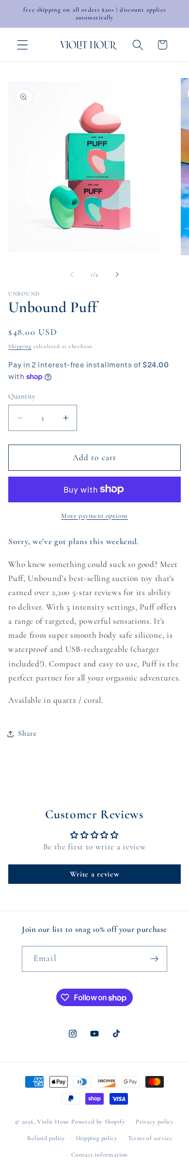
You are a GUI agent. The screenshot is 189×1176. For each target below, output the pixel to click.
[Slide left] (71, 274)
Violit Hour (53, 1122)
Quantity (22, 396)
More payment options (94, 516)
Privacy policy (155, 1122)
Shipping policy (96, 1138)
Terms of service (150, 1138)
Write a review (95, 874)
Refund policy (46, 1138)
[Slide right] (117, 274)
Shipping (19, 346)
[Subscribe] (154, 959)
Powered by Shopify (98, 1122)
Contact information (99, 1155)
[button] (22, 45)
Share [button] (27, 733)
